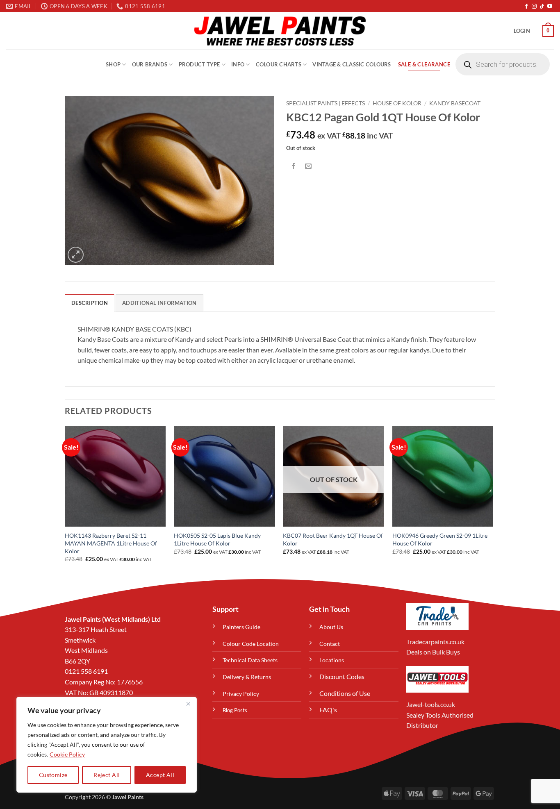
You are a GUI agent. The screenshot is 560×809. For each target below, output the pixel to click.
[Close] (188, 704)
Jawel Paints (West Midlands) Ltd (113, 619)
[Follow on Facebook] (526, 6)
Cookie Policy (67, 754)
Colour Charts (278, 64)
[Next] (493, 501)
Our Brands (150, 64)
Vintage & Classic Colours (351, 64)
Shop (113, 64)
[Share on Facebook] (293, 166)
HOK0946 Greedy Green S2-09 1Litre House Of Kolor (439, 539)
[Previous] (65, 501)
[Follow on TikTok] (542, 6)
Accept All (160, 774)
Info (237, 64)
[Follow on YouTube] (549, 6)
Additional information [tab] (159, 303)
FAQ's (328, 710)
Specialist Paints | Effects (325, 103)
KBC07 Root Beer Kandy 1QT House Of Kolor (333, 539)
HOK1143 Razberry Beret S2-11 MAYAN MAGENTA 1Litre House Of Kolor (111, 543)
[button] (522, 31)
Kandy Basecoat (454, 103)
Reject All (106, 774)
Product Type (199, 64)
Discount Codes (341, 676)
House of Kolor (397, 103)
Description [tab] (89, 303)
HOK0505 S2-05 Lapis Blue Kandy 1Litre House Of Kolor (217, 539)
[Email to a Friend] (308, 166)
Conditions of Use (344, 693)
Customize (53, 774)
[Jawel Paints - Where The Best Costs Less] (280, 30)
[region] (106, 745)
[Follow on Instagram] (534, 6)
